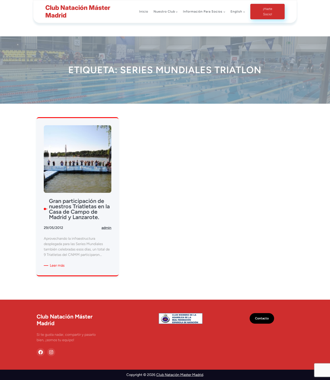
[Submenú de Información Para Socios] (224, 12)
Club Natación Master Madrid (179, 375)
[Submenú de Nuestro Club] (177, 12)
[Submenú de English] (244, 12)
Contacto (262, 318)
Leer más (58, 265)
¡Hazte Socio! (267, 11)
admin (106, 228)
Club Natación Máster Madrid (77, 11)
